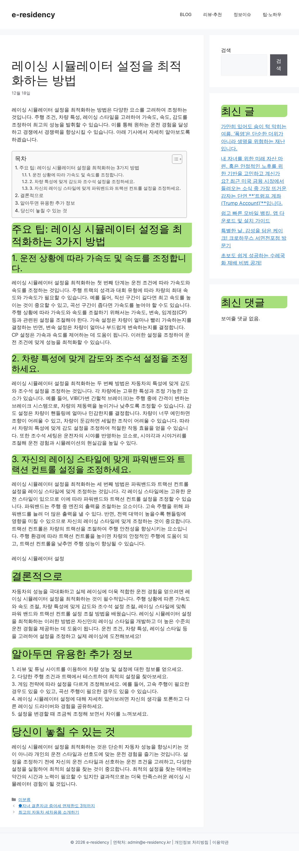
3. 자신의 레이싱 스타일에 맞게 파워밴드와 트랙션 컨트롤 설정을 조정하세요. (105, 188)
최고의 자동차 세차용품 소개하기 (48, 812)
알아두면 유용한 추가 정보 (47, 203)
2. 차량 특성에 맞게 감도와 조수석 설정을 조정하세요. (82, 181)
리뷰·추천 (212, 14)
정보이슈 (242, 14)
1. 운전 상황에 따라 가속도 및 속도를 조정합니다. (76, 174)
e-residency (33, 14)
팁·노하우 (272, 14)
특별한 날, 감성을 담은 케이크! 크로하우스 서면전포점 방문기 (253, 238)
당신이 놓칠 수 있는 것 (43, 210)
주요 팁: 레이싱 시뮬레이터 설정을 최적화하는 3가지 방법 (79, 167)
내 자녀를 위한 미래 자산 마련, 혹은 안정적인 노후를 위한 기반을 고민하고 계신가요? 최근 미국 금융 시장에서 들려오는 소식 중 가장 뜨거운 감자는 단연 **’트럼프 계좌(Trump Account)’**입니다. (253, 181)
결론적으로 (32, 195)
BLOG (186, 14)
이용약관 (220, 842)
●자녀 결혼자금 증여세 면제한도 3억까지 (56, 805)
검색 (226, 50)
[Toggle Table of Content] (174, 159)
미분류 (24, 799)
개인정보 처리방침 (191, 842)
